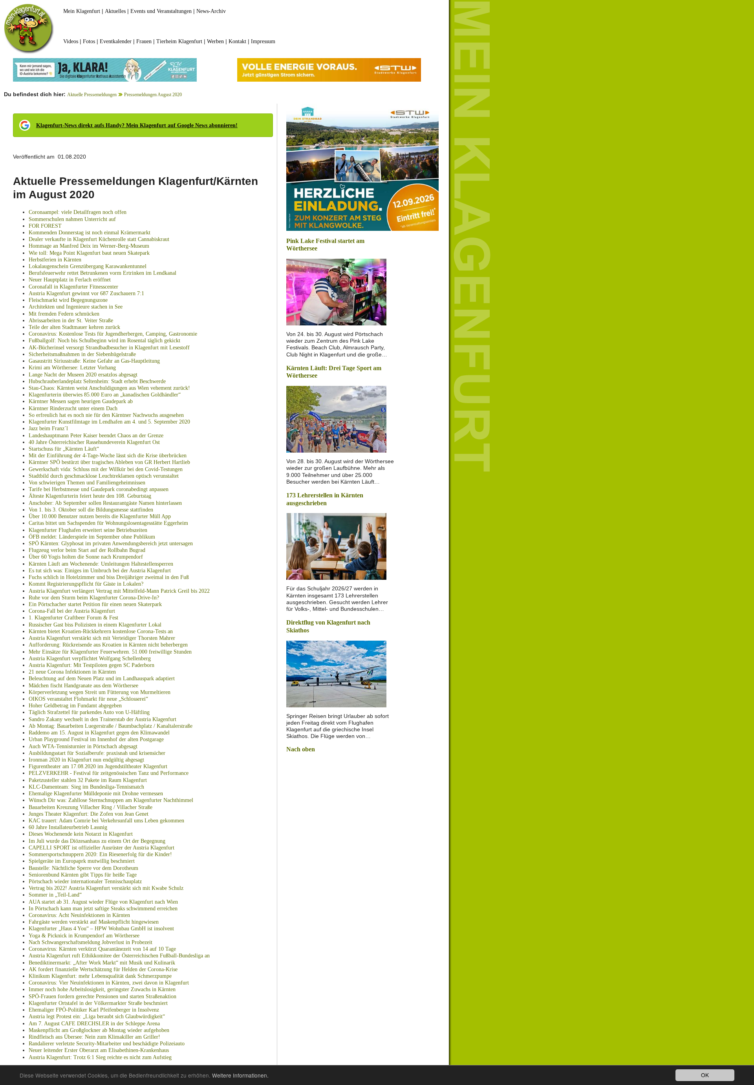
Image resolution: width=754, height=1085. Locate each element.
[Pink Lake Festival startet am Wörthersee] (336, 291)
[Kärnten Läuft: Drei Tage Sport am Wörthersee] (336, 418)
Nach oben (300, 749)
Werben (215, 41)
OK (705, 1075)
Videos (70, 41)
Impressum (263, 41)
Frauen (144, 41)
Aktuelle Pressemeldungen (92, 94)
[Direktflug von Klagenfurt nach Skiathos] (336, 673)
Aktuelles (115, 11)
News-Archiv (211, 11)
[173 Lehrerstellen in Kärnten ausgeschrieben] (336, 545)
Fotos (89, 41)
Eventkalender (116, 41)
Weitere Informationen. (240, 1075)
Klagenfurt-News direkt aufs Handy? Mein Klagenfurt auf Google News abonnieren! (137, 125)
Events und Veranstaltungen (161, 11)
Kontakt (237, 41)
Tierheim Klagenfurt (179, 41)
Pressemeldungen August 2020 (153, 94)
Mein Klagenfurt (81, 11)
